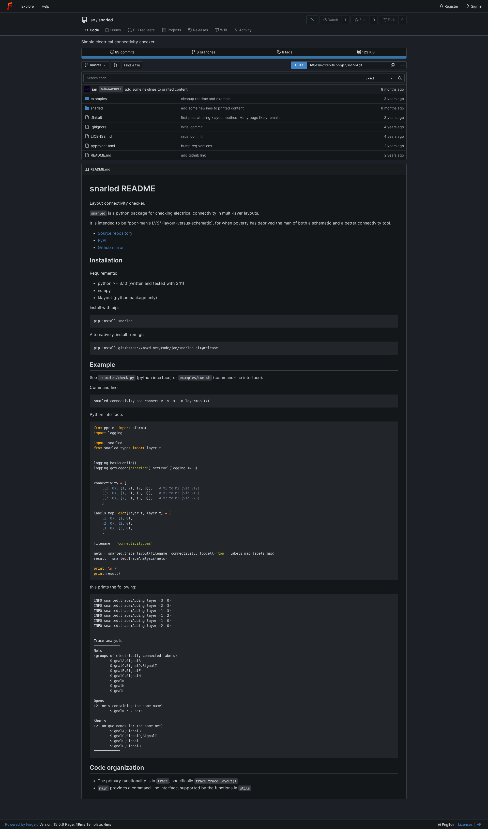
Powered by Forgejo (21, 824)
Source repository (115, 233)
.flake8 (96, 117)
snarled (105, 19)
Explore (27, 6)
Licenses (465, 824)
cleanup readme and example (206, 98)
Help (45, 6)
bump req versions (196, 146)
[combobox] (378, 78)
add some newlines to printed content (156, 89)
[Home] (10, 6)
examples (99, 98)
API (479, 824)
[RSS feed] (312, 20)
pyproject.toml (103, 146)
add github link (193, 155)
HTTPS (299, 65)
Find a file (132, 65)
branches (205, 52)
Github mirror (111, 247)
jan (92, 19)
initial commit (192, 127)
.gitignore (98, 127)
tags (287, 52)
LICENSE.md (101, 136)
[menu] (402, 65)
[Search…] (400, 78)
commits (124, 52)
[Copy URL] (392, 65)
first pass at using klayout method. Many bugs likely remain (230, 117)
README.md (101, 155)
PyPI (102, 240)
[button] (115, 65)
